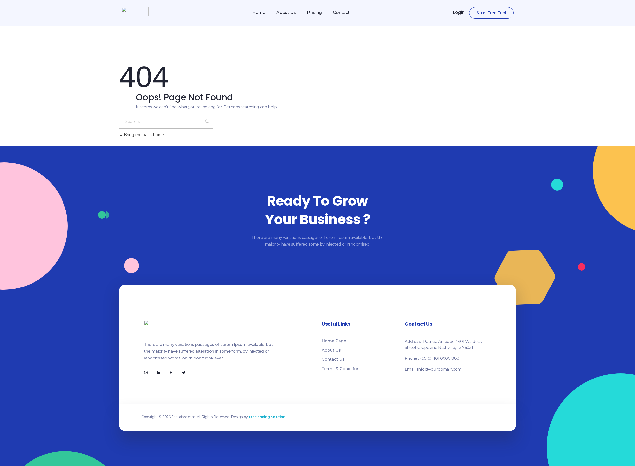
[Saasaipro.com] (135, 11)
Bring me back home (143, 134)
